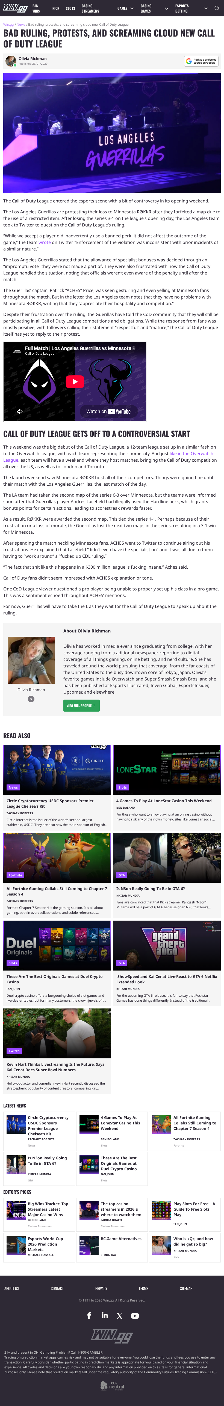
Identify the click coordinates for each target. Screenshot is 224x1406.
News (21, 24)
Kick (55, 8)
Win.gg (8, 24)
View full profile (79, 705)
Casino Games (146, 8)
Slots (70, 8)
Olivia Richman (33, 59)
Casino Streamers (90, 8)
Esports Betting (182, 8)
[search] (217, 8)
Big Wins (36, 8)
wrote (45, 242)
